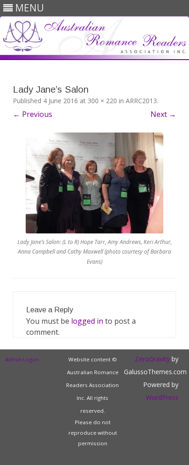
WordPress (162, 397)
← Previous (32, 114)
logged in (87, 321)
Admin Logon (22, 359)
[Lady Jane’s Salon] (94, 183)
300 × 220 (102, 100)
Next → (163, 114)
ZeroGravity (152, 358)
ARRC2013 (141, 100)
